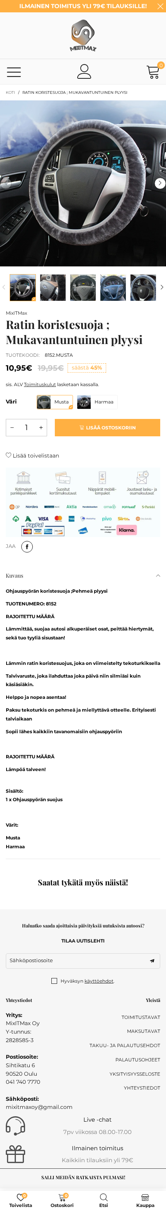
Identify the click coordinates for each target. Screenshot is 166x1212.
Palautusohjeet (137, 1060)
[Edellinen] (4, 287)
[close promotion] (160, 6)
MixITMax (16, 313)
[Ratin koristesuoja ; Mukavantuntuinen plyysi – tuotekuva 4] (113, 287)
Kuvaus (14, 575)
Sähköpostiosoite (31, 960)
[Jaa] (27, 547)
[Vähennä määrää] (12, 427)
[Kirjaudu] (84, 71)
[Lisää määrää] (41, 427)
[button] (6, 183)
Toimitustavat (141, 1017)
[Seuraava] (162, 287)
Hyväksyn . (88, 981)
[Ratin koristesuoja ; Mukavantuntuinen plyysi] (83, 183)
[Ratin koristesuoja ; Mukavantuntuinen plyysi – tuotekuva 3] (83, 287)
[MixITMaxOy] (83, 35)
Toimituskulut (40, 384)
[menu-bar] (14, 71)
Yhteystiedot (142, 1088)
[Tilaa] (152, 961)
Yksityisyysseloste (135, 1074)
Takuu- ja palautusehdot (125, 1045)
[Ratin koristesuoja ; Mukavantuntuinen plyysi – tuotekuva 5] (143, 287)
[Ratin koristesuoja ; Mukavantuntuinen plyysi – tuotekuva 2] (53, 287)
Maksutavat (143, 1031)
